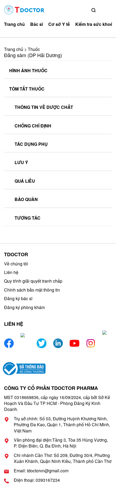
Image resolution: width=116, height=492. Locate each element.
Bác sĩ (36, 24)
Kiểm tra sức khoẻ (94, 24)
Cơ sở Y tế (59, 24)
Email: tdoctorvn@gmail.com (41, 471)
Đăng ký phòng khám (24, 307)
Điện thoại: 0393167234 (37, 480)
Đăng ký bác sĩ (18, 298)
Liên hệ (11, 272)
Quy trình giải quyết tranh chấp (33, 281)
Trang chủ (14, 24)
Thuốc (34, 49)
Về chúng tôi (16, 264)
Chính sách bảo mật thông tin (32, 290)
